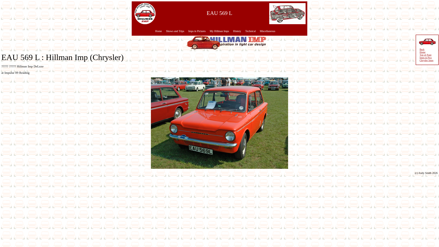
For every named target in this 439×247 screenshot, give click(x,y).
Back (422, 49)
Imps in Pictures (197, 31)
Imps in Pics (426, 57)
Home (158, 31)
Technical (250, 31)
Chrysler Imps (426, 60)
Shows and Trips (175, 31)
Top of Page (425, 55)
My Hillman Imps (219, 31)
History (237, 31)
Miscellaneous (267, 31)
